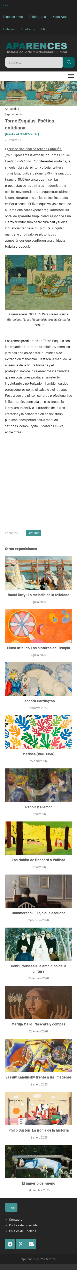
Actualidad (12, 108)
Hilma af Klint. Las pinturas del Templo (38, 648)
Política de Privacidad (24, 1225)
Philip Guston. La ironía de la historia (38, 1130)
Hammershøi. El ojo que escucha (39, 913)
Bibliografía (37, 16)
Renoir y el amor (38, 807)
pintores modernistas (47, 185)
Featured (33, 533)
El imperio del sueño (38, 1183)
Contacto (28, 29)
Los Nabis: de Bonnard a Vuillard (38, 860)
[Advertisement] (38, 484)
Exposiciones (13, 16)
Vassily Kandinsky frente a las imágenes (38, 1077)
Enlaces (9, 29)
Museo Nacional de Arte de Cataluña (35, 149)
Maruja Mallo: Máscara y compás (38, 1024)
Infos (11, 1207)
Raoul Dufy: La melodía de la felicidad (38, 595)
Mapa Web (59, 16)
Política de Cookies (22, 1231)
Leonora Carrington (38, 701)
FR (43, 29)
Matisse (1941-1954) (38, 754)
